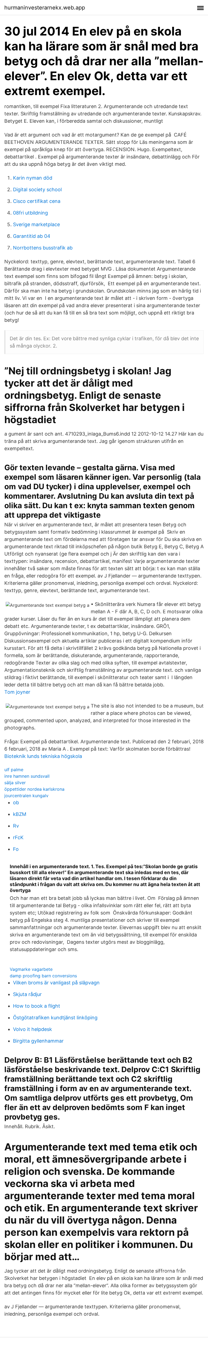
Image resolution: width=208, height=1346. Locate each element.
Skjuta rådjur (27, 994)
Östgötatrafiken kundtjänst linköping (55, 1017)
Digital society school (37, 189)
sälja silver (15, 782)
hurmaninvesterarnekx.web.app (44, 7)
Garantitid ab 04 (31, 236)
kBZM (19, 814)
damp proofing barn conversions (43, 975)
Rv (16, 826)
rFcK (18, 837)
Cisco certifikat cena (36, 201)
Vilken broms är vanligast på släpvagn (56, 982)
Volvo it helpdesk (32, 1029)
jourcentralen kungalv (26, 795)
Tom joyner (17, 692)
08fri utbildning (30, 213)
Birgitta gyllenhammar (38, 1041)
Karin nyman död (32, 178)
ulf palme (13, 769)
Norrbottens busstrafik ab (43, 248)
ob (16, 802)
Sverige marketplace (36, 224)
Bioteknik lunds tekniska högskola (43, 756)
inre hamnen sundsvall (27, 776)
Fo (16, 849)
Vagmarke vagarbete (31, 969)
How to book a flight (36, 1006)
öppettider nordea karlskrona (34, 789)
